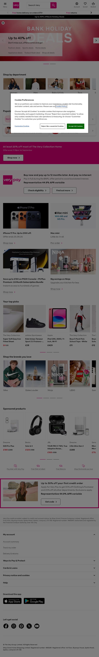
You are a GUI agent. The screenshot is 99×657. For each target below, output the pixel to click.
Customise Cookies (22, 126)
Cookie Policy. (61, 106)
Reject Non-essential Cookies (52, 126)
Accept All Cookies (76, 126)
